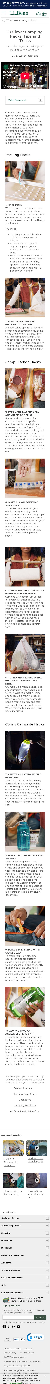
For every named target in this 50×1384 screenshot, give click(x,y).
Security (28, 1348)
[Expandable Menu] (4, 13)
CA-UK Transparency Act (14, 1357)
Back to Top (10, 1212)
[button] (36, 1337)
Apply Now (42, 6)
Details (29, 1313)
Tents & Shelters (22, 1088)
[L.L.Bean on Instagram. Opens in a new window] (14, 1327)
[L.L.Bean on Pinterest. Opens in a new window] (9, 1327)
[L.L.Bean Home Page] (22, 14)
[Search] (4, 20)
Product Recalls (27, 1353)
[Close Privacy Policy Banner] (45, 1376)
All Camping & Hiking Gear (25, 1111)
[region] (25, 4)
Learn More (35, 1301)
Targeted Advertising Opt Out (17, 1365)
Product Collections (12, 1348)
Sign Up (40, 1317)
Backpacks (25, 1100)
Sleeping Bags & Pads (25, 1094)
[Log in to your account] (38, 14)
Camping (33, 56)
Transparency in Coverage (15, 1361)
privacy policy (16, 1383)
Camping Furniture (25, 1105)
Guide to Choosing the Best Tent (11, 1162)
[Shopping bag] (45, 14)
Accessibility (35, 1361)
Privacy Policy (38, 1322)
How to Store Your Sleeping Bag (36, 1194)
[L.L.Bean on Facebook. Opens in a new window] (4, 1327)
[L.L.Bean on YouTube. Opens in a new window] (18, 1327)
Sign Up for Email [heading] (11, 1306)
